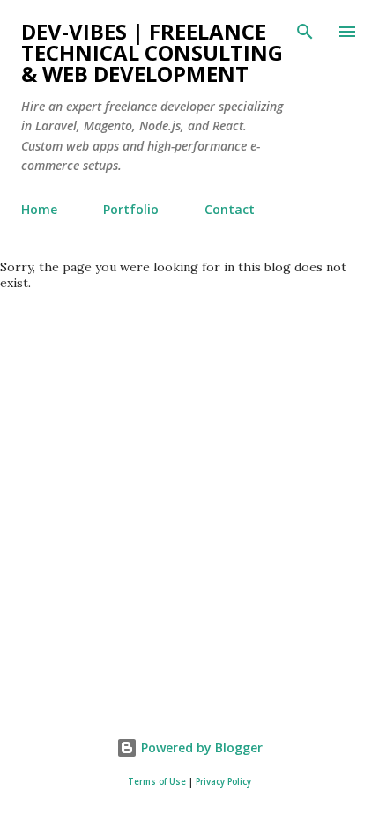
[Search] (305, 31)
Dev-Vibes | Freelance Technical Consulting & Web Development (152, 52)
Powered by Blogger (200, 747)
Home (39, 209)
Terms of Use (157, 782)
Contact (229, 209)
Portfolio (131, 209)
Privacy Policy (223, 782)
